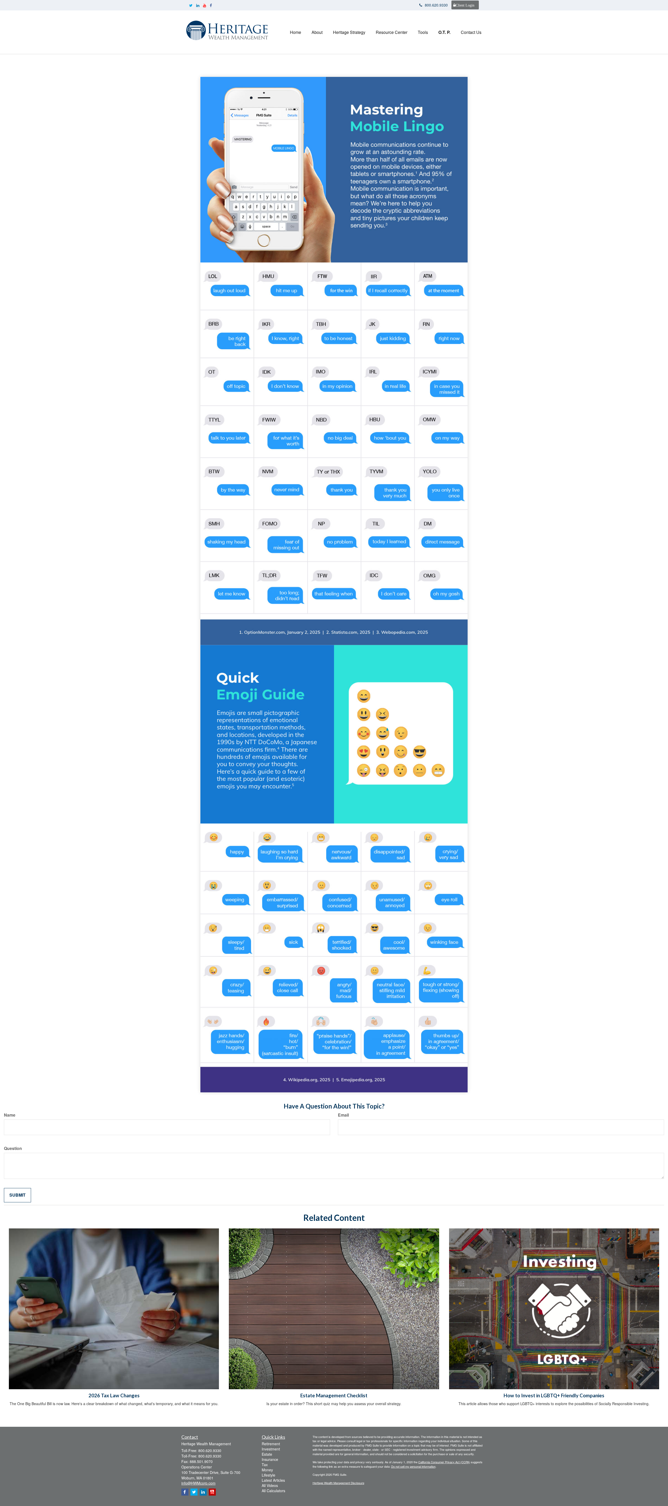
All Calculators (273, 1490)
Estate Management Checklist (333, 1395)
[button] (317, 32)
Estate (267, 1454)
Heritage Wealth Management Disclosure (338, 1483)
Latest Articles (273, 1480)
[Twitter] (191, 5)
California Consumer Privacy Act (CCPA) (444, 1462)
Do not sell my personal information (413, 1466)
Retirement (271, 1443)
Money (267, 1469)
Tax (265, 1464)
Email (343, 1115)
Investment (271, 1449)
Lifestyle (268, 1475)
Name (9, 1115)
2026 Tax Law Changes (114, 1395)
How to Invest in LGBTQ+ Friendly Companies (554, 1395)
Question (13, 1148)
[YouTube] (204, 5)
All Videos (270, 1485)
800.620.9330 (436, 5)
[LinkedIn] (197, 5)
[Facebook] (211, 5)
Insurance (270, 1459)
